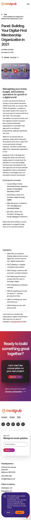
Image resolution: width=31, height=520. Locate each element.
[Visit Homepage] (11, 4)
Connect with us (16, 322)
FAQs (19, 417)
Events (12, 417)
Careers (4, 417)
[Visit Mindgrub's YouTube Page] (3, 424)
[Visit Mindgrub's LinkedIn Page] (8, 424)
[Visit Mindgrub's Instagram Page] (13, 424)
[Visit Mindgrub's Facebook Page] (23, 424)
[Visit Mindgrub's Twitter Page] (18, 424)
